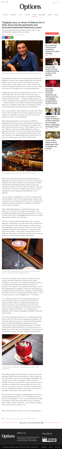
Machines (42, 14)
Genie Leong (10, 34)
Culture (27, 14)
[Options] (31, 7)
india (18, 418)
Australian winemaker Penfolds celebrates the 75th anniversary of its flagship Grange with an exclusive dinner (51, 96)
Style (20, 14)
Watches (13, 14)
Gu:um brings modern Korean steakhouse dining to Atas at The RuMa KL (52, 71)
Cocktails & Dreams (31, 418)
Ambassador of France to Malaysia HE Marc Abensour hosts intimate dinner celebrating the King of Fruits (52, 121)
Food (34, 14)
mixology (22, 418)
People (5, 14)
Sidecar (40, 92)
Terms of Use (57, 447)
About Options (44, 447)
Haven (50, 14)
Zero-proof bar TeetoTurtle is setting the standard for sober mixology (52, 49)
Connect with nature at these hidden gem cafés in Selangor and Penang (52, 144)
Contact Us (51, 447)
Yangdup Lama (8, 418)
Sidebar (14, 418)
